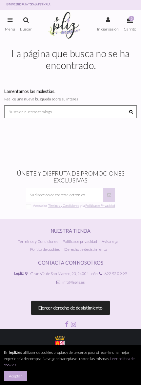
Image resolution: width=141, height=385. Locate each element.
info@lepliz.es (73, 282)
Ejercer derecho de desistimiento (70, 307)
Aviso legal (110, 241)
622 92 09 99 (115, 273)
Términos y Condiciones (38, 241)
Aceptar (15, 376)
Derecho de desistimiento (85, 249)
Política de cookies (45, 249)
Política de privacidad (80, 241)
